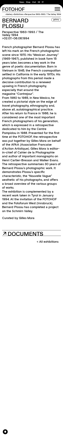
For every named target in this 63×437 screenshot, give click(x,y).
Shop (28, 2)
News (21, 2)
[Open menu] (57, 9)
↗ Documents (23, 234)
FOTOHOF (13, 9)
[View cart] (43, 2)
